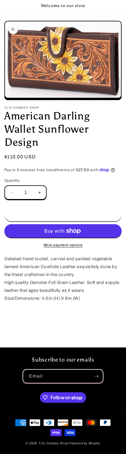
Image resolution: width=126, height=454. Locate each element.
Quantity (12, 181)
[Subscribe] (96, 376)
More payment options (63, 245)
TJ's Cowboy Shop (53, 443)
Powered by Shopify (85, 443)
